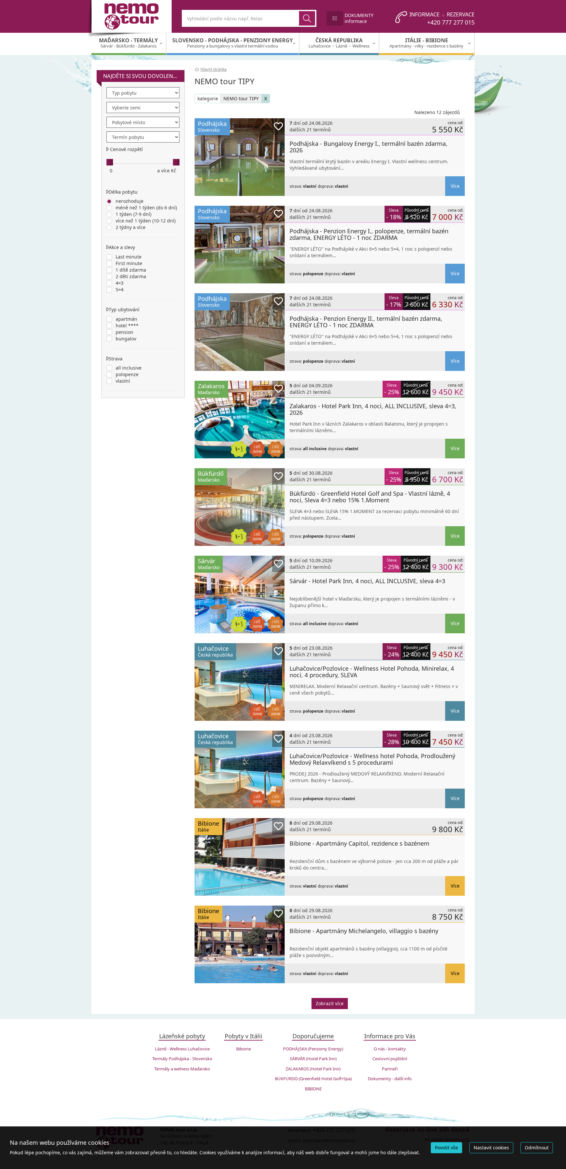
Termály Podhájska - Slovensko (182, 1059)
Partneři (390, 1069)
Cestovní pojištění (389, 1059)
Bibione (243, 1049)
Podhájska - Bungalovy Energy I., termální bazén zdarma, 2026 (368, 147)
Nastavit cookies (491, 1147)
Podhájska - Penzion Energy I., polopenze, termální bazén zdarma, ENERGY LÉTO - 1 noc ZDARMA (369, 234)
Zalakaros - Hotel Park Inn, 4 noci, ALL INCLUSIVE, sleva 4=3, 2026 (373, 409)
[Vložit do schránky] (278, 126)
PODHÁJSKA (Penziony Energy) (313, 1049)
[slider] (109, 162)
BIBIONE (313, 1089)
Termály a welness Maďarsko (182, 1069)
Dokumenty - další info (390, 1079)
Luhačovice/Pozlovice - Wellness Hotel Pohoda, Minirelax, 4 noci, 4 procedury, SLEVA (372, 671)
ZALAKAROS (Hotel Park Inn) (313, 1069)
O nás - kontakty (390, 1049)
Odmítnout (537, 1147)
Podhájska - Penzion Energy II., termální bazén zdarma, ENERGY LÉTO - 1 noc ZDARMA (366, 322)
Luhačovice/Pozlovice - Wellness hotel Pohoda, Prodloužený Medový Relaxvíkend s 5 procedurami (372, 759)
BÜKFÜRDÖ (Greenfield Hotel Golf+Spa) (313, 1079)
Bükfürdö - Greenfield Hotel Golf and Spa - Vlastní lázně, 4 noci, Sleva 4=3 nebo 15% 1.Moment (370, 496)
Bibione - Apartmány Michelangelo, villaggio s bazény (364, 931)
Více (455, 186)
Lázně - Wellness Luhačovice (182, 1049)
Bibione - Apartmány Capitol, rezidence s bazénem (359, 843)
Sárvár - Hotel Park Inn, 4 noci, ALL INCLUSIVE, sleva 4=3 (367, 581)
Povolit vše (446, 1147)
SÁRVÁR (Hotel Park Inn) (313, 1059)
